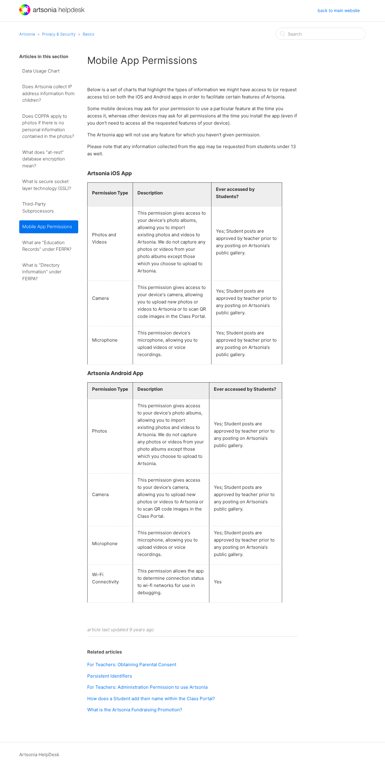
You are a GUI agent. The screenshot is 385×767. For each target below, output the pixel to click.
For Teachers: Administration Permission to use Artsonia (147, 687)
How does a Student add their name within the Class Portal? (151, 698)
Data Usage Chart (41, 71)
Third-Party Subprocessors (38, 207)
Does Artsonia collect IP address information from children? (48, 93)
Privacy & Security (58, 34)
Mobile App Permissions (47, 226)
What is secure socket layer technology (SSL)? (46, 185)
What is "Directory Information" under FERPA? (41, 271)
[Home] (52, 14)
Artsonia (27, 34)
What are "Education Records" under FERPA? (46, 246)
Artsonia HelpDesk (39, 754)
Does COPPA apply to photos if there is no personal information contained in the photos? (48, 126)
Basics (88, 34)
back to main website (339, 10)
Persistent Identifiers (109, 676)
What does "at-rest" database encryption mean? (43, 159)
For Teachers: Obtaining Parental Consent (131, 664)
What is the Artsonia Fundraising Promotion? (134, 710)
